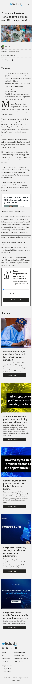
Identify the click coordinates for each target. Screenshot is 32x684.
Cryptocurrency (11, 55)
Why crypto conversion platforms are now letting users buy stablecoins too (15, 419)
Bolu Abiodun (8, 47)
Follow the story (13, 375)
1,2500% (4, 260)
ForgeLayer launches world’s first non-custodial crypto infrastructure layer (21, 237)
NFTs (20, 99)
